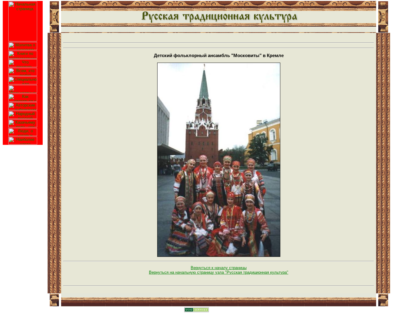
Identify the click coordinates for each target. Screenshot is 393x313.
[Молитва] (22, 44)
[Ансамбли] (22, 87)
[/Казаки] (22, 122)
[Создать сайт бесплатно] (196, 310)
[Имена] (22, 113)
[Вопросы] (22, 139)
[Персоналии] (22, 130)
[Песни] (22, 70)
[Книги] (22, 53)
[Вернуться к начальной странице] (22, 20)
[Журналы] (22, 62)
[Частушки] (22, 79)
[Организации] (22, 96)
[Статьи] (22, 104)
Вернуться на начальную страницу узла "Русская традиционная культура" (218, 272)
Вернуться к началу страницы (219, 267)
